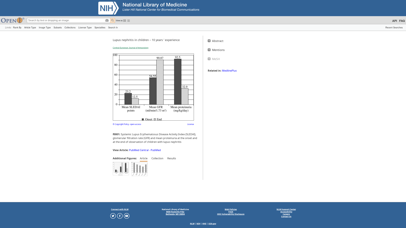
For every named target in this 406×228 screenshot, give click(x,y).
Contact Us (286, 216)
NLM (192, 223)
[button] (17, 27)
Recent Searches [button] (394, 27)
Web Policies (231, 209)
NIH (198, 223)
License (190, 124)
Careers (286, 214)
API (394, 21)
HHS (204, 223)
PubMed (156, 150)
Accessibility (286, 211)
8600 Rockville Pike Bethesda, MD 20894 (175, 212)
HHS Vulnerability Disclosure (230, 214)
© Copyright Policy (121, 124)
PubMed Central (139, 150)
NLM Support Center (286, 209)
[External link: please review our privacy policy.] (113, 215)
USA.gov (212, 223)
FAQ (402, 21)
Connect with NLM (119, 209)
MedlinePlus (229, 70)
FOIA (230, 211)
